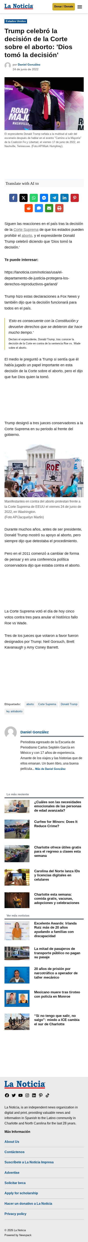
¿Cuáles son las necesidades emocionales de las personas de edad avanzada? (57, 806)
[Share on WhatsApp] (34, 198)
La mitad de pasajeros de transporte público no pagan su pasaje (57, 953)
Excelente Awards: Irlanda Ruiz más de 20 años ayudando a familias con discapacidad (55, 929)
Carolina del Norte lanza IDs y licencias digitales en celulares (57, 875)
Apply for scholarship (21, 1193)
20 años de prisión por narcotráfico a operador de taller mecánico (56, 973)
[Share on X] (23, 198)
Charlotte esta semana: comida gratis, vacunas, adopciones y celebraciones (56, 898)
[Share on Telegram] (54, 198)
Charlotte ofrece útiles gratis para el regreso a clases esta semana (57, 851)
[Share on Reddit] (29, 208)
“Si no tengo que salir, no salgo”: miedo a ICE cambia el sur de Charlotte (56, 1020)
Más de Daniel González (50, 768)
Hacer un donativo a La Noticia (28, 1203)
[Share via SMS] (39, 208)
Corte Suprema (26, 230)
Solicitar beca (15, 1183)
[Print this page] (59, 208)
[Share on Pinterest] (75, 198)
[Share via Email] (49, 208)
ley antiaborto (14, 711)
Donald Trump (69, 704)
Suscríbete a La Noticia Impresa (29, 1162)
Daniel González (29, 64)
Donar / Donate (63, 6)
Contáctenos (15, 1152)
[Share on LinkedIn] (64, 198)
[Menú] (80, 7)
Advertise (12, 1172)
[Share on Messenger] (44, 198)
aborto (27, 236)
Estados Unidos (16, 21)
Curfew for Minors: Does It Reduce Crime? (56, 824)
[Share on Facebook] (13, 198)
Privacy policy (15, 1214)
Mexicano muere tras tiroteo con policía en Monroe (57, 994)
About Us (12, 1141)
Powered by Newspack (18, 1235)
